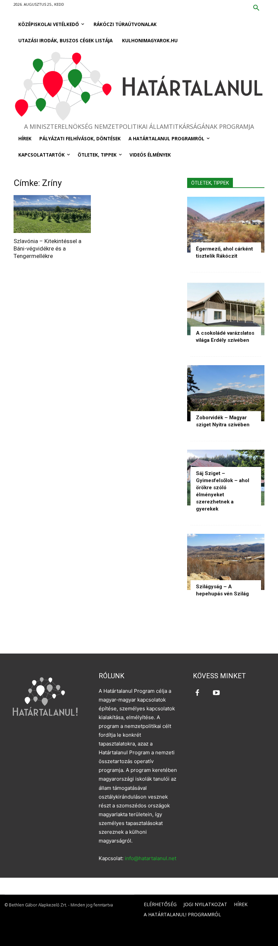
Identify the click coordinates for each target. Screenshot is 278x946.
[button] (256, 8)
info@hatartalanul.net (150, 858)
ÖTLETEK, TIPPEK (210, 183)
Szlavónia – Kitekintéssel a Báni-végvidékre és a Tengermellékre (47, 248)
